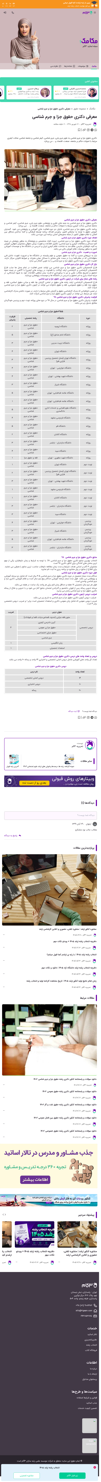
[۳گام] (87, 12)
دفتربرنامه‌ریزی (91, 1339)
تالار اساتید (92, 1334)
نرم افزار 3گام (72, 1475)
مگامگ (92, 108)
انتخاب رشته (91, 1345)
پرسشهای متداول (89, 1379)
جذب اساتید (91, 1403)
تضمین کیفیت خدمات (87, 1408)
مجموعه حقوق (80, 108)
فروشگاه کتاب (91, 1350)
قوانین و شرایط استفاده (87, 1397)
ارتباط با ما (92, 1374)
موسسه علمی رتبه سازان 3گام (34, 1461)
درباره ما (93, 1368)
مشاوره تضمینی (26, 1475)
